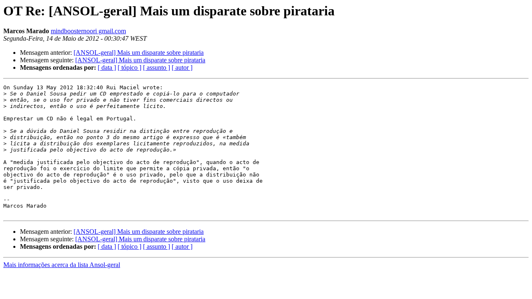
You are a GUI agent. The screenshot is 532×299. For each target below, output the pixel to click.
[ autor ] (182, 67)
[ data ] (107, 67)
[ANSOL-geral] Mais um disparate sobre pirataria (139, 52)
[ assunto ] (156, 67)
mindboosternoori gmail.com (88, 30)
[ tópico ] (129, 67)
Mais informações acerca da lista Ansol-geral (61, 264)
